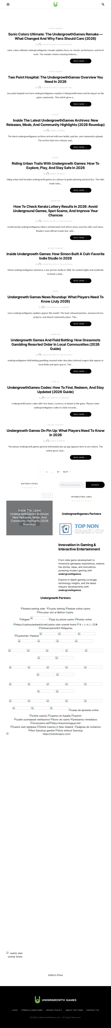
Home (15, 1010)
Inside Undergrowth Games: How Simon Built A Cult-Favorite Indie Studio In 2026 (55, 256)
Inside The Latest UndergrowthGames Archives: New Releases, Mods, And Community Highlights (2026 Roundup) (55, 122)
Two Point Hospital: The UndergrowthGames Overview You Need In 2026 (55, 79)
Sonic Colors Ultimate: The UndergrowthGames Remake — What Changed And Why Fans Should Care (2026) (55, 36)
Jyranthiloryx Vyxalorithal (57, 45)
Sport (55, 158)
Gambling (56, 201)
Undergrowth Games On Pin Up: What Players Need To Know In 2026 (55, 432)
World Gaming (55, 248)
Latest (55, 115)
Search (95, 485)
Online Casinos (55, 425)
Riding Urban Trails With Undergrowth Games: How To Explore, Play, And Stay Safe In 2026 (55, 165)
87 (58, 472)
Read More (79, 61)
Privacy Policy (54, 1010)
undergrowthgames (70, 590)
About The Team (74, 1010)
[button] (50, 495)
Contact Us (92, 1010)
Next (65, 472)
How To (55, 382)
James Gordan (57, 131)
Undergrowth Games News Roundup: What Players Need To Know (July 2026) (56, 299)
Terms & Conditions (32, 1010)
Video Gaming (55, 28)
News (55, 291)
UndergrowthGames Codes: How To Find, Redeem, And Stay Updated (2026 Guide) (55, 389)
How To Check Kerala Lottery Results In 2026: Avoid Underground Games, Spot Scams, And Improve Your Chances (55, 210)
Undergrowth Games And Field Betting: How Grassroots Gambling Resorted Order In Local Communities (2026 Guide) (55, 344)
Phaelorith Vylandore (57, 307)
